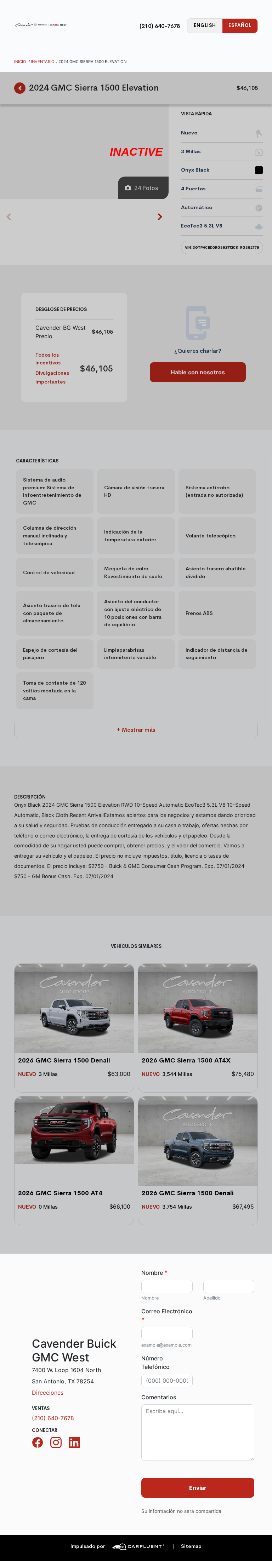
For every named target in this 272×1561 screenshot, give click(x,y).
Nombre (154, 1272)
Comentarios (158, 1397)
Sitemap (187, 1546)
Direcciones (47, 1392)
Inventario (43, 61)
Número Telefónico (155, 1362)
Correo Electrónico (166, 1315)
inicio (20, 61)
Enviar (197, 1487)
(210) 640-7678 (160, 26)
